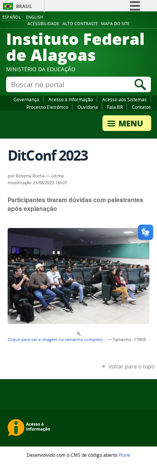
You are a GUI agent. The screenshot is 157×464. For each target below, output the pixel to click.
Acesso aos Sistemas (124, 99)
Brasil (24, 6)
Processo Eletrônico (47, 107)
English (34, 17)
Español (11, 17)
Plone (124, 455)
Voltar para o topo (131, 366)
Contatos (141, 107)
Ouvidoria (87, 107)
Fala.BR (115, 107)
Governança (26, 99)
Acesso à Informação (70, 99)
